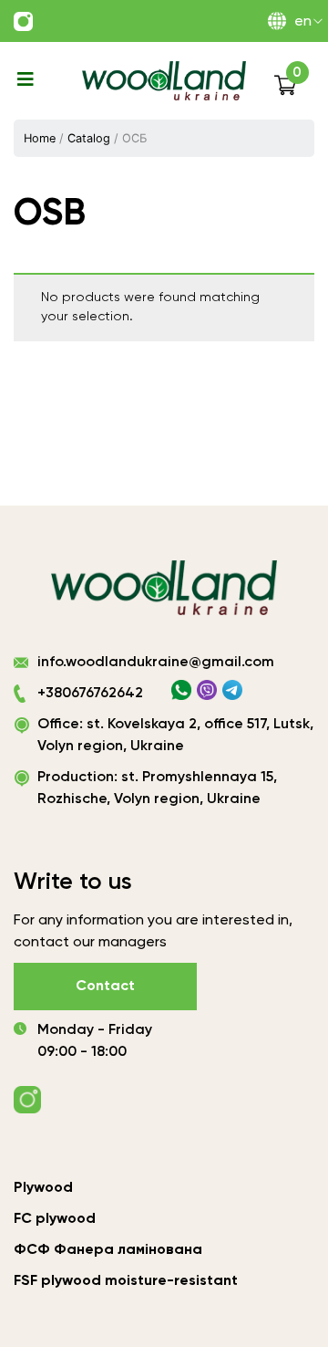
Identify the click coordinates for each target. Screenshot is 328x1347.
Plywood (43, 1188)
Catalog (88, 138)
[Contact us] (23, 21)
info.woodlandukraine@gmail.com (155, 662)
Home (40, 138)
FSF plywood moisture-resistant (126, 1281)
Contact (105, 986)
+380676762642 (90, 693)
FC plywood (55, 1219)
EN (303, 22)
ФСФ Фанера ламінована (108, 1250)
